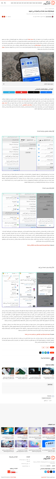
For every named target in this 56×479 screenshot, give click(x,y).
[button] (48, 353)
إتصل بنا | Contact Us (24, 463)
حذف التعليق (46, 400)
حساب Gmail (30, 39)
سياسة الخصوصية (25, 466)
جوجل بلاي (24, 99)
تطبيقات (40, 448)
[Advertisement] (28, 29)
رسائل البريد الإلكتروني (27, 105)
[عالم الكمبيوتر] (49, 3)
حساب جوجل (4, 103)
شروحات (40, 435)
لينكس (25, 2)
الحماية (28, 2)
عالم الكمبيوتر (43, 477)
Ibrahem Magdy (13, 477)
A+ (4, 16)
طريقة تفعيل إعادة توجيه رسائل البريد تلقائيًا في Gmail (38, 245)
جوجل (3, 47)
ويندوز (36, 2)
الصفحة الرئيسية (51, 8)
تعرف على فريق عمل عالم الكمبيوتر (24, 460)
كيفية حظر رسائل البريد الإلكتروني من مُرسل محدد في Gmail (37, 334)
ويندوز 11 (33, 2)
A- (2, 16)
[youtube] (21, 92)
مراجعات (15, 2)
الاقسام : (53, 466)
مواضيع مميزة (12, 375)
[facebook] (46, 92)
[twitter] (34, 92)
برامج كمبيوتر (40, 2)
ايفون (17, 2)
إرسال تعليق (50, 384)
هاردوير (12, 2)
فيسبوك (31, 2)
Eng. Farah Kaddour (48, 16)
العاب (22, 2)
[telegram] (9, 92)
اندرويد (20, 2)
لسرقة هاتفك (38, 45)
